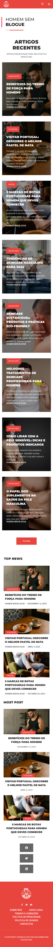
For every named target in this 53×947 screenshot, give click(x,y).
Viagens (12, 129)
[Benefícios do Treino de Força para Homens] (26, 578)
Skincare (13, 251)
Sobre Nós (16, 910)
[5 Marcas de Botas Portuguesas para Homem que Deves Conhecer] (26, 664)
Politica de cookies (26, 920)
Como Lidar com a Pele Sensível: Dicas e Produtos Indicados (25, 440)
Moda (11, 184)
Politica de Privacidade (27, 917)
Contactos (26, 924)
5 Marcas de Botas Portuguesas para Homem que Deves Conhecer (25, 685)
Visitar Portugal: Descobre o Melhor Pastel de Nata (24, 141)
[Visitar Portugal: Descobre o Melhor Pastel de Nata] (26, 621)
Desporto (14, 76)
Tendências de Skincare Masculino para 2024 (24, 263)
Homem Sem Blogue (16, 107)
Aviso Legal (36, 910)
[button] (49, 4)
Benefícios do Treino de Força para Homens (25, 88)
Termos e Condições (26, 913)
